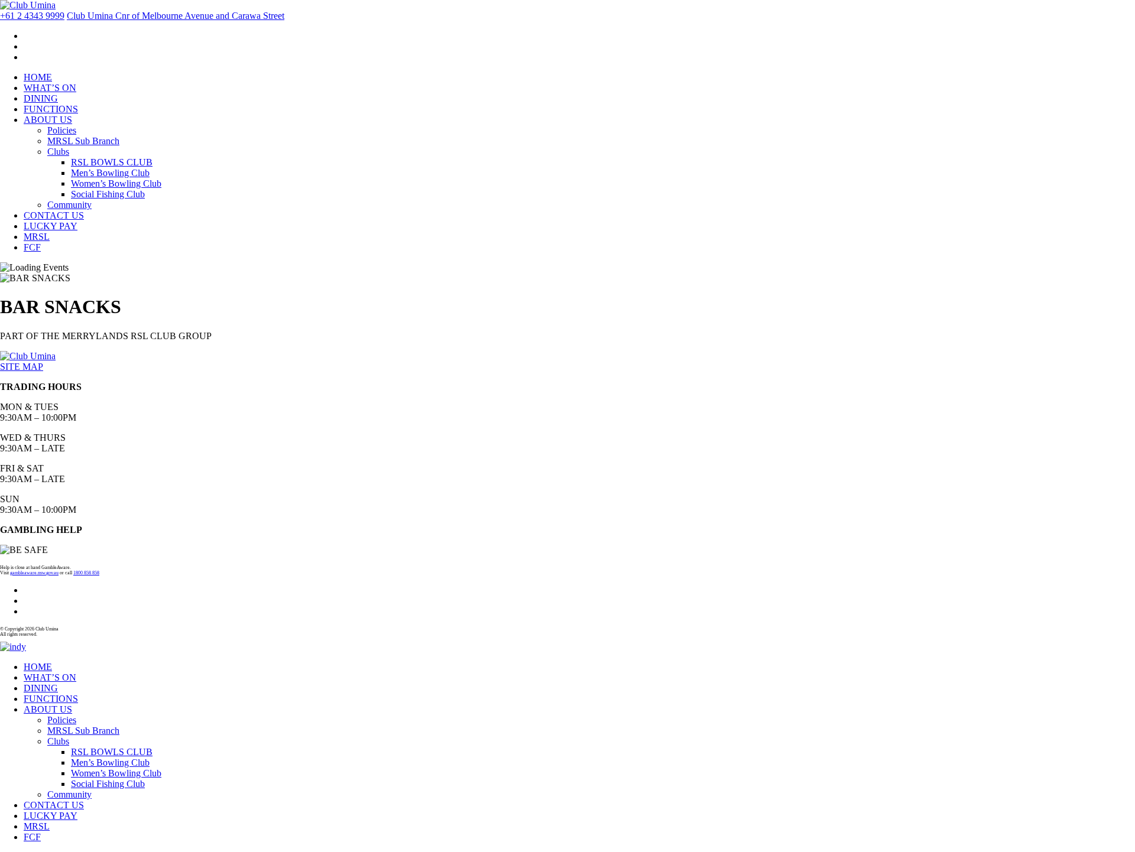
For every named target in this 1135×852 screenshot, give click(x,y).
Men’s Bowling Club (110, 173)
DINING (41, 98)
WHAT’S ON (50, 88)
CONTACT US (54, 215)
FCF (32, 247)
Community (69, 205)
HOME (38, 77)
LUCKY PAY (50, 226)
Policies (61, 130)
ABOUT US (48, 120)
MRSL (37, 237)
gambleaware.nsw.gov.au (34, 572)
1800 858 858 (86, 572)
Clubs (58, 152)
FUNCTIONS (51, 109)
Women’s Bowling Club (116, 183)
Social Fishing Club (108, 194)
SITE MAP (21, 367)
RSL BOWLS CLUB (112, 162)
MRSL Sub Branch (83, 141)
